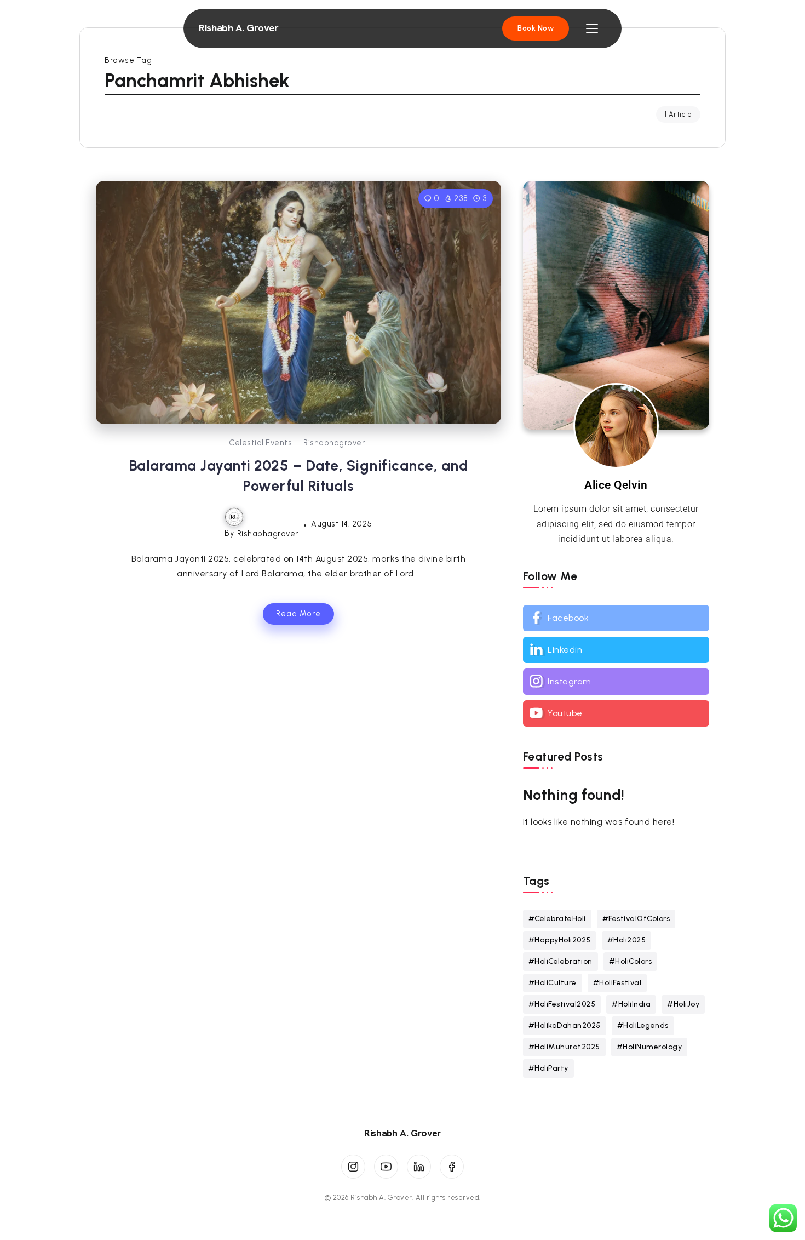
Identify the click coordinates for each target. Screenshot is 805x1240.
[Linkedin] (616, 650)
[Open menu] (592, 28)
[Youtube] (616, 713)
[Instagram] (616, 681)
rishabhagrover (334, 443)
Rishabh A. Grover (239, 28)
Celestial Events (260, 443)
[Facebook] (616, 618)
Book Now (536, 28)
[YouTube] (386, 1167)
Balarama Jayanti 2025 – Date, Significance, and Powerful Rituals (299, 476)
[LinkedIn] (419, 1167)
